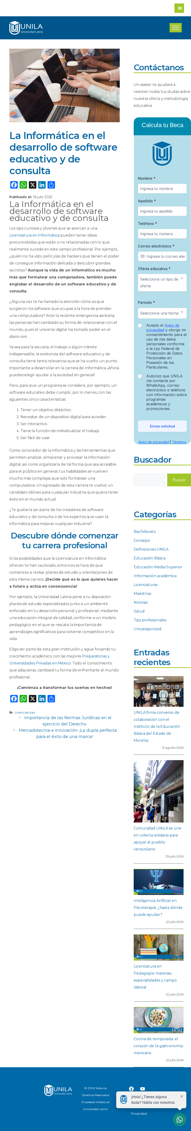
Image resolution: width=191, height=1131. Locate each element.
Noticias (141, 602)
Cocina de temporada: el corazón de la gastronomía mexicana (158, 1046)
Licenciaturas (24, 712)
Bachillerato (145, 531)
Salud (139, 611)
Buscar (179, 480)
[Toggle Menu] (175, 28)
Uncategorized (147, 629)
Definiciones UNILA (151, 549)
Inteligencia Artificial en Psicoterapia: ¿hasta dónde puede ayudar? (158, 907)
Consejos (142, 540)
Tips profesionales (150, 620)
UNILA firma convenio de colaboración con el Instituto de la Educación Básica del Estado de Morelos (157, 726)
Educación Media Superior (158, 567)
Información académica (155, 576)
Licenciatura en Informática (34, 235)
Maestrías (142, 593)
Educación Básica (149, 558)
